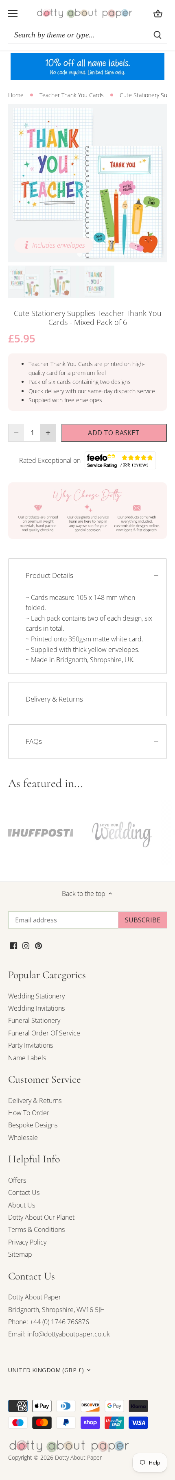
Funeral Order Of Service (44, 1033)
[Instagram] (25, 945)
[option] (87, 183)
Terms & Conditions (36, 1229)
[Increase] (48, 432)
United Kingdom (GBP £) (46, 1370)
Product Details (49, 575)
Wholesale (23, 1137)
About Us (21, 1205)
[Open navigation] (13, 13)
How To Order (28, 1112)
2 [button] (87, 254)
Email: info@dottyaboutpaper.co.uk (59, 1334)
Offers (17, 1180)
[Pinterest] (38, 945)
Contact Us (23, 1192)
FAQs (34, 741)
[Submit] (157, 35)
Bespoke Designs (32, 1124)
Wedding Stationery (36, 996)
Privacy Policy (27, 1242)
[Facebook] (13, 945)
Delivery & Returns (54, 699)
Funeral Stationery (34, 1020)
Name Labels (27, 1057)
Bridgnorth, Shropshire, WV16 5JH (56, 1309)
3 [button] (96, 254)
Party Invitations (30, 1045)
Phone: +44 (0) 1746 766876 (48, 1321)
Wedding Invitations (36, 1008)
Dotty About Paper (34, 1297)
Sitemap (20, 1254)
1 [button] (79, 254)
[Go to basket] (158, 13)
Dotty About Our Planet (41, 1217)
